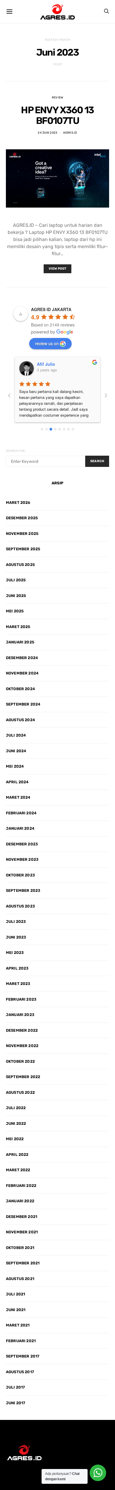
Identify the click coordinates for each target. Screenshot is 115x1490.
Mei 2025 (15, 611)
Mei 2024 (15, 766)
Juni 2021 (15, 1310)
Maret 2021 (18, 1325)
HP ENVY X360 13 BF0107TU (57, 115)
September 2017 (22, 1356)
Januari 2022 (20, 1201)
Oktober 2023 (20, 875)
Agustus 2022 (20, 1092)
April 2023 (17, 968)
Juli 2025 (16, 580)
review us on (47, 343)
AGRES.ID (70, 133)
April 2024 (17, 782)
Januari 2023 (20, 1014)
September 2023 (23, 890)
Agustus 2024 (20, 720)
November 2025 (22, 533)
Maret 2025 (18, 627)
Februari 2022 (21, 1185)
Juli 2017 (15, 1387)
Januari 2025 (20, 642)
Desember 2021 (21, 1216)
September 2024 (23, 704)
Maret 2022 (18, 1170)
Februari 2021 (21, 1341)
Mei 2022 (15, 1139)
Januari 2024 (20, 828)
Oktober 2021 (20, 1247)
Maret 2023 (18, 983)
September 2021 (23, 1263)
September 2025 (23, 549)
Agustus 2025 (20, 564)
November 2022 (22, 1046)
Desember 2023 (22, 844)
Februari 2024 (21, 813)
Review (57, 97)
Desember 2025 (22, 518)
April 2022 (17, 1154)
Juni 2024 (16, 751)
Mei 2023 (15, 952)
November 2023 (22, 859)
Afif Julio (46, 364)
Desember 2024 (22, 658)
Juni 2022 (16, 1123)
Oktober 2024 (20, 689)
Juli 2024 (16, 735)
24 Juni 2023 (47, 133)
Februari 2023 (21, 999)
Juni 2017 (15, 1403)
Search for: (16, 451)
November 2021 (22, 1232)
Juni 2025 (16, 595)
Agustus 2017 (20, 1372)
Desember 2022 (22, 1030)
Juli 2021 (15, 1294)
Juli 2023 (16, 921)
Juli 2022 (16, 1108)
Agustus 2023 (20, 906)
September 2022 (23, 1077)
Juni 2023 (16, 937)
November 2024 (22, 673)
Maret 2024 (18, 797)
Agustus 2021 (20, 1279)
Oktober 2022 (20, 1061)
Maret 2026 (18, 502)
